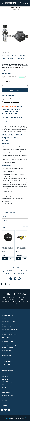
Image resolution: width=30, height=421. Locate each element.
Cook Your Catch (6, 337)
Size (3, 81)
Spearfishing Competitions (8, 321)
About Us (4, 387)
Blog (3, 384)
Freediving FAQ (6, 364)
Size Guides (5, 376)
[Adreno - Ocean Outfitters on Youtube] (9, 410)
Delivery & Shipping (7, 381)
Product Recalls (6, 392)
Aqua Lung (5, 53)
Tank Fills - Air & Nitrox (7, 347)
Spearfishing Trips (6, 318)
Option (4, 253)
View (11, 258)
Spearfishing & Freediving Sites (10, 329)
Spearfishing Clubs (6, 326)
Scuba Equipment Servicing (9, 345)
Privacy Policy (21, 418)
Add (5, 258)
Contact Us (4, 374)
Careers (4, 389)
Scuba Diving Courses (7, 353)
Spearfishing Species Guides (9, 334)
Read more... (19, 67)
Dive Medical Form (6, 355)
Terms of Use (13, 418)
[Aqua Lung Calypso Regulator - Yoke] (15, 33)
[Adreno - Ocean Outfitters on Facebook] (2, 410)
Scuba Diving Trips (6, 350)
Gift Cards (4, 400)
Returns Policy (5, 379)
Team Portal (5, 397)
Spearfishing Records (7, 324)
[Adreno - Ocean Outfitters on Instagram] (5, 410)
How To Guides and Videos (9, 332)
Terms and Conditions (7, 395)
